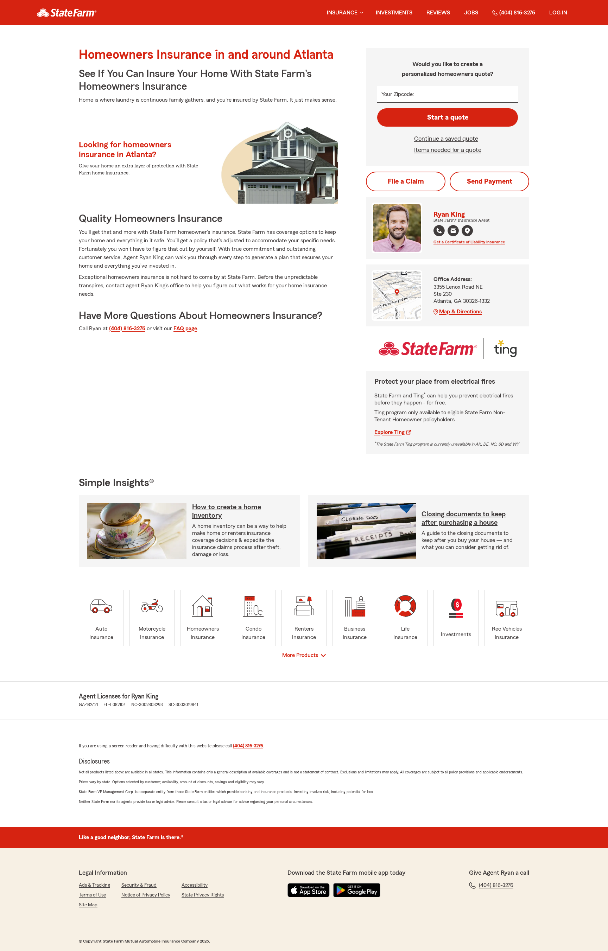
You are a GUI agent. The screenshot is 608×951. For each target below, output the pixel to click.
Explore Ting (389, 432)
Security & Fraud (139, 885)
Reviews (438, 12)
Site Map (88, 904)
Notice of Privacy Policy (145, 895)
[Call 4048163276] (439, 230)
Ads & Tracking (94, 885)
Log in (558, 12)
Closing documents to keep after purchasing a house (464, 518)
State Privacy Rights (203, 895)
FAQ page (185, 328)
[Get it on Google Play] (356, 890)
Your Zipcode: (397, 94)
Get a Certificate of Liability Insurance (469, 242)
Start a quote (447, 117)
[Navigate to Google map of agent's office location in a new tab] (467, 230)
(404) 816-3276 (517, 12)
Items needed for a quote (447, 150)
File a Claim (406, 181)
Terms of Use (92, 895)
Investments (394, 12)
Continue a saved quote (446, 138)
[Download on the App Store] (308, 890)
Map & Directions (460, 311)
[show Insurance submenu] (360, 13)
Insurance (342, 12)
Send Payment (489, 181)
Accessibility (195, 885)
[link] (67, 13)
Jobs (471, 12)
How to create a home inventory (226, 511)
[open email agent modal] (453, 231)
